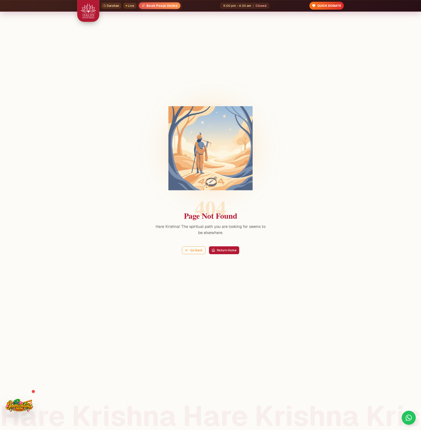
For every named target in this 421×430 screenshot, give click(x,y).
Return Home (227, 250)
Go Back (196, 250)
